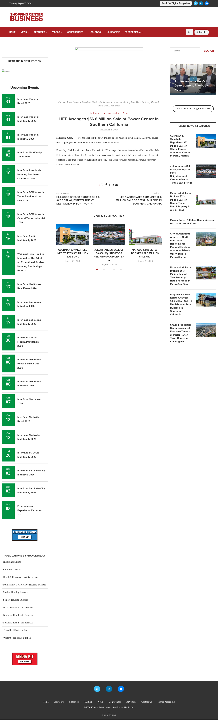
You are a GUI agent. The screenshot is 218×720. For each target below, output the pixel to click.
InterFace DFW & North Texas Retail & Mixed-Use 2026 (30, 196)
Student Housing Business (15, 592)
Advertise (131, 702)
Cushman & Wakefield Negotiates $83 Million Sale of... (72, 253)
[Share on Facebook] (106, 184)
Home (12, 32)
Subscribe (113, 32)
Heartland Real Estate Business (18, 607)
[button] (61, 247)
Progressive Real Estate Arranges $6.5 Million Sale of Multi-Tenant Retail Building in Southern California (181, 304)
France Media (133, 32)
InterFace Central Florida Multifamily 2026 (28, 341)
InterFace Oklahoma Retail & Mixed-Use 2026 (29, 363)
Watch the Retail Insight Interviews (193, 108)
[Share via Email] (116, 184)
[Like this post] (102, 184)
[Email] (207, 3)
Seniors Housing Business (15, 600)
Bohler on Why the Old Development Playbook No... (191, 85)
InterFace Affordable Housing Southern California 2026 (29, 174)
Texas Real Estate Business (16, 630)
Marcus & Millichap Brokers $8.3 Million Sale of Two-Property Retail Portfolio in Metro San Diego (181, 275)
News (24, 32)
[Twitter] (196, 3)
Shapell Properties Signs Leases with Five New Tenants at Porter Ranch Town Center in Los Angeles (180, 333)
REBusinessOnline (12, 562)
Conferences (75, 32)
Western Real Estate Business (17, 638)
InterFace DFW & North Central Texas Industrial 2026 (31, 218)
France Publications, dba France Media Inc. (112, 707)
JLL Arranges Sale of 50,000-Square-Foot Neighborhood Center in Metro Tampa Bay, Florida (181, 174)
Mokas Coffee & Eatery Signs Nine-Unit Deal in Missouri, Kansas (192, 222)
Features (39, 32)
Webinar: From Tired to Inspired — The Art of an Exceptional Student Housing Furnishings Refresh (31, 262)
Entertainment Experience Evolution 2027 (29, 510)
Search (209, 50)
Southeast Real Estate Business (18, 622)
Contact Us (146, 702)
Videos (56, 32)
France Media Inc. (166, 702)
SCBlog (88, 702)
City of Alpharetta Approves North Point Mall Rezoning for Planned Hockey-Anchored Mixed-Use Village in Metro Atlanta (180, 245)
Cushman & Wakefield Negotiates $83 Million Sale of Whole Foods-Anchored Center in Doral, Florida (180, 145)
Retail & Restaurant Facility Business (21, 577)
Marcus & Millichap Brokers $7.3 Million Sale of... (145, 253)
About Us (59, 702)
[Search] (189, 32)
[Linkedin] (201, 3)
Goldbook (96, 32)
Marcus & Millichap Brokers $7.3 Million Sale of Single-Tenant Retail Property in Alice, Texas (181, 201)
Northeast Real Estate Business (18, 615)
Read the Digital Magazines (176, 3)
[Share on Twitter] (109, 184)
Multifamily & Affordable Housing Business (24, 584)
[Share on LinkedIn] (113, 184)
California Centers (12, 569)
